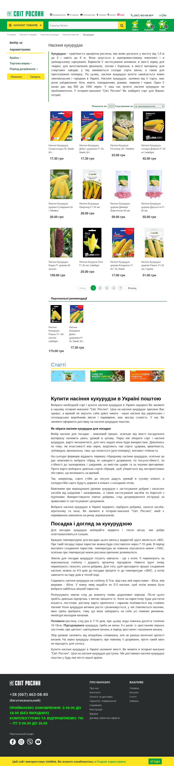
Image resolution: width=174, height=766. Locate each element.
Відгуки (94, 713)
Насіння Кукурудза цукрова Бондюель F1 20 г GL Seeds (121, 265)
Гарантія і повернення (103, 701)
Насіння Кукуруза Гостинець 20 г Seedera (122, 147)
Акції (122, 15)
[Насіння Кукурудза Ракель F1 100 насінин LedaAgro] (56, 314)
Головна (134, 688)
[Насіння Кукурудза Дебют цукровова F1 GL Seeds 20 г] (92, 126)
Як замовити (74, 15)
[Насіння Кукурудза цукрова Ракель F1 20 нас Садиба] (154, 242)
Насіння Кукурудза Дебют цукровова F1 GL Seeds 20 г (91, 149)
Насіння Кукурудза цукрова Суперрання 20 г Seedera (61, 207)
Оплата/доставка (88, 15)
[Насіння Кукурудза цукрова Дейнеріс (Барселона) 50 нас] (123, 184)
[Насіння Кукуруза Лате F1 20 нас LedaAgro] (92, 242)
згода (155, 761)
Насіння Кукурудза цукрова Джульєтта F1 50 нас (152, 207)
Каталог (134, 692)
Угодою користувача (111, 761)
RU (164, 15)
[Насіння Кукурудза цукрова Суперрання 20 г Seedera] (61, 184)
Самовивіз (102, 15)
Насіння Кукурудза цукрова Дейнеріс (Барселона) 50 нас (120, 207)
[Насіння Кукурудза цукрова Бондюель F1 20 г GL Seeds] (123, 242)
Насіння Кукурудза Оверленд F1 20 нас (89, 205)
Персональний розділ (22, 733)
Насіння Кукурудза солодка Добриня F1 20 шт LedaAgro (153, 149)
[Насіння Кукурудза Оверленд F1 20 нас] (92, 184)
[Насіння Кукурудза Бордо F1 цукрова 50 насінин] (61, 242)
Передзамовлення (59, 15)
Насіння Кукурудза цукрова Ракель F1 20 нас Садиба (152, 265)
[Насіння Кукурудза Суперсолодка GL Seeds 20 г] (61, 126)
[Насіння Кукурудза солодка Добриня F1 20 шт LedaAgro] (154, 126)
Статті (133, 696)
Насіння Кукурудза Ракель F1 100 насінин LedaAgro (56, 334)
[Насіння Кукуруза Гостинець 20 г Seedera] (123, 126)
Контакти (112, 15)
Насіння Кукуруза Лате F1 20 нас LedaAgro (91, 263)
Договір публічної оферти (105, 718)
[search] (122, 25)
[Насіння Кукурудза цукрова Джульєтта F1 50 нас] (154, 184)
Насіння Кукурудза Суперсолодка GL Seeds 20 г (61, 149)
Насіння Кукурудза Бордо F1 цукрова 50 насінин (59, 265)
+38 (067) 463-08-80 (29, 694)
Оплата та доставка (101, 696)
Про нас (94, 688)
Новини (133, 701)
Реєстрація (96, 709)
